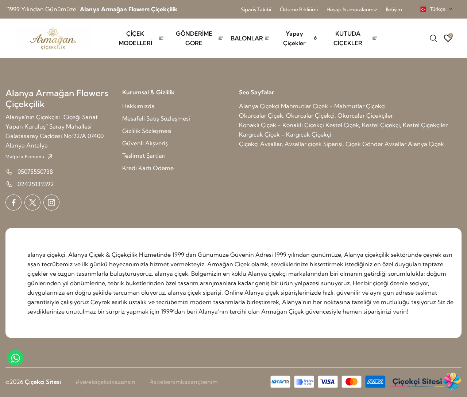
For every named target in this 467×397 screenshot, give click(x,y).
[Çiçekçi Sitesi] (425, 382)
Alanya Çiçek (426, 144)
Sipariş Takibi (256, 9)
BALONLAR (247, 38)
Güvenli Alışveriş (145, 143)
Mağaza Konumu (25, 156)
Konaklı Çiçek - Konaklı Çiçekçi (281, 125)
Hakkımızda (138, 106)
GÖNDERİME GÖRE (194, 38)
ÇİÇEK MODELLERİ (135, 38)
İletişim (394, 9)
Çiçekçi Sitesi (43, 381)
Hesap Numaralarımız (352, 9)
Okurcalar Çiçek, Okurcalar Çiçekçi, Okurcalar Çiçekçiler (316, 115)
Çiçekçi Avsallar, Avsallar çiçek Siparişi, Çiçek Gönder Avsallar (322, 144)
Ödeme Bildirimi (299, 9)
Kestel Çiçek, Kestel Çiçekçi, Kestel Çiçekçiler (386, 125)
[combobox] (436, 9)
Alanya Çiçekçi (259, 106)
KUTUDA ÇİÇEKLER (347, 38)
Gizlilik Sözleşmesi (146, 130)
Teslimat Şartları (144, 155)
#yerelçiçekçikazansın (105, 381)
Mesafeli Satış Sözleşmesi (156, 118)
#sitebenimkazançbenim (184, 381)
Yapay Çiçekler (294, 38)
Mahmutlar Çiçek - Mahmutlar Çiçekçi (333, 106)
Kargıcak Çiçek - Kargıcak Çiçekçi (285, 134)
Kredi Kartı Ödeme (148, 168)
